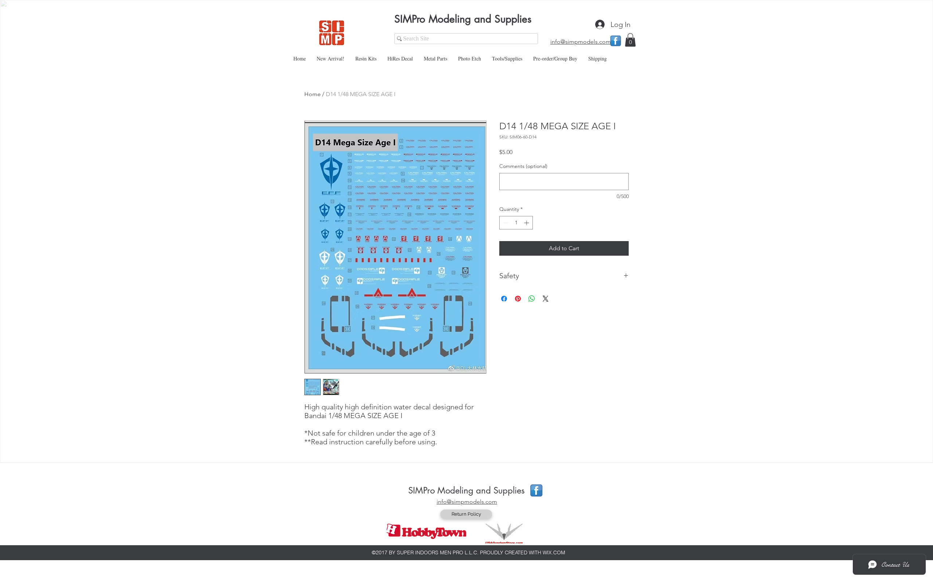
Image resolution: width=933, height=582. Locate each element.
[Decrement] (505, 222)
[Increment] (527, 222)
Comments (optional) (523, 166)
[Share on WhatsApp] (531, 298)
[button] (630, 40)
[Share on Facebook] (504, 298)
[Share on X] (545, 298)
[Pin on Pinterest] (518, 298)
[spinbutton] (516, 222)
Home (312, 94)
